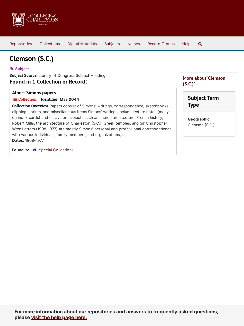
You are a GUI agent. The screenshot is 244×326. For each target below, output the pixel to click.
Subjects (112, 43)
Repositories (21, 43)
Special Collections (56, 149)
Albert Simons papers (34, 92)
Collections (50, 43)
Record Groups (161, 43)
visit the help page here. (59, 317)
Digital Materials (82, 43)
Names (133, 43)
